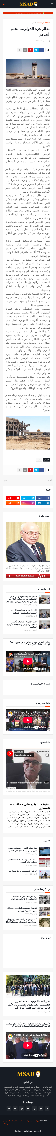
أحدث (50, 480)
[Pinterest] (30, 50)
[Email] (25, 50)
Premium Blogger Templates (38, 1128)
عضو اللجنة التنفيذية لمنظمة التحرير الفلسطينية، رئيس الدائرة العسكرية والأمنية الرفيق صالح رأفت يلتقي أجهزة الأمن (28, 1004)
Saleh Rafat (46, 791)
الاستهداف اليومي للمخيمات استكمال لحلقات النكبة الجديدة (22, 861)
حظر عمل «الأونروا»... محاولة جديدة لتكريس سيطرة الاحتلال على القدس (22, 849)
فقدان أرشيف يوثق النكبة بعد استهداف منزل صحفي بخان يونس (22, 909)
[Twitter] (36, 50)
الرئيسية (37, 1131)
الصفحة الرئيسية (44, 22)
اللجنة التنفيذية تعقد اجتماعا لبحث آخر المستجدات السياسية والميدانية (22, 611)
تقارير (34, 22)
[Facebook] (41, 50)
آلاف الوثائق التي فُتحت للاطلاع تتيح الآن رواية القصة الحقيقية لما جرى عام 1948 (21, 921)
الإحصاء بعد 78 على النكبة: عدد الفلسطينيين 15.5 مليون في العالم (24, 898)
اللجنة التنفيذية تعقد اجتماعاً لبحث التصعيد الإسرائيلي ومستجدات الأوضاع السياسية (22, 624)
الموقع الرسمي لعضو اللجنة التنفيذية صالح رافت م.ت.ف (21, 1122)
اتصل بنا (18, 1131)
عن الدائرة (28, 1131)
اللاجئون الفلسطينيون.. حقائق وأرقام (23, 871)
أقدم (5, 480)
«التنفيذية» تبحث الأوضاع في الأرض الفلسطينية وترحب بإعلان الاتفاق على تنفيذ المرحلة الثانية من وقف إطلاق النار (21, 599)
